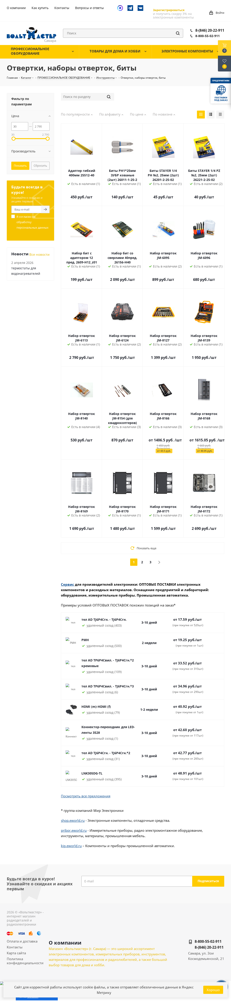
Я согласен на (32, 222)
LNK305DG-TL (91, 773)
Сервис (67, 584)
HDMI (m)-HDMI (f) (96, 706)
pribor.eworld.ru (74, 830)
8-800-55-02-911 (207, 36)
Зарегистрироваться (169, 10)
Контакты (15, 947)
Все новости (39, 254)
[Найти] (177, 33)
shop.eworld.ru (73, 820)
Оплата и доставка (22, 941)
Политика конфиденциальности (25, 961)
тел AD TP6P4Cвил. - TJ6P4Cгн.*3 (107, 686)
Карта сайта (16, 953)
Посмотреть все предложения (85, 796)
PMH (85, 640)
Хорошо (213, 990)
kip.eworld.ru (71, 845)
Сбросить (40, 165)
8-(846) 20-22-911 (209, 30)
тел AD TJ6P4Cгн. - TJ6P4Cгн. (104, 619)
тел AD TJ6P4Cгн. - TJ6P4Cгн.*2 (105, 753)
